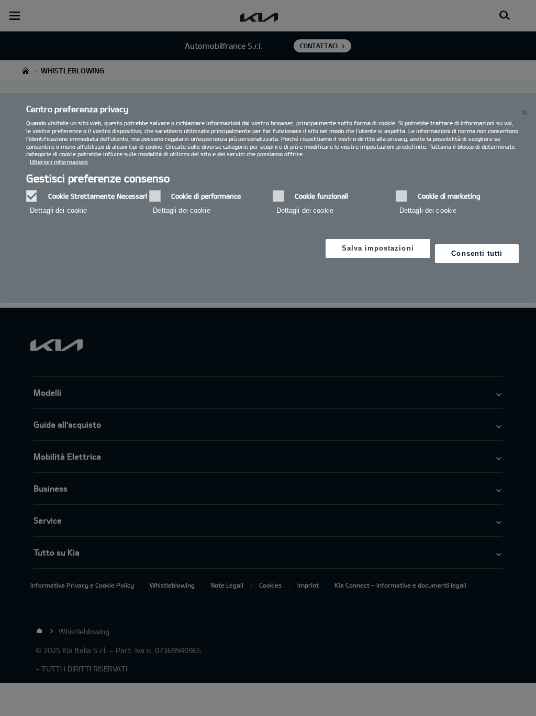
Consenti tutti (476, 253)
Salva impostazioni (378, 248)
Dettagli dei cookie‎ (58, 210)
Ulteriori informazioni (59, 161)
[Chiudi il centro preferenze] (524, 112)
